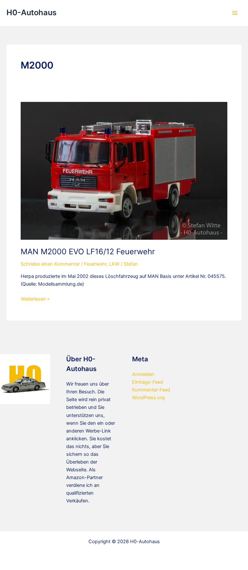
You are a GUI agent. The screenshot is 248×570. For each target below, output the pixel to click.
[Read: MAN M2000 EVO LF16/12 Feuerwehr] (124, 170)
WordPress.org (148, 397)
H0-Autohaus (31, 12)
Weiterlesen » (35, 299)
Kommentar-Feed (151, 390)
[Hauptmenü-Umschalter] (235, 13)
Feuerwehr (95, 264)
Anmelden (143, 374)
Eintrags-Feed (147, 382)
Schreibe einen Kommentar (50, 264)
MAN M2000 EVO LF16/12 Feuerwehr (88, 251)
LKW (114, 264)
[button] (14, 556)
